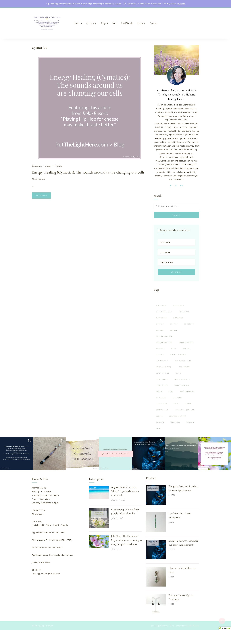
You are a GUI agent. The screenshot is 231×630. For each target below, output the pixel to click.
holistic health (183, 361)
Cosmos (159, 324)
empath (159, 330)
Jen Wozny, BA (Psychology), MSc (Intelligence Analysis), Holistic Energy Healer (176, 94)
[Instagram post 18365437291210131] (181, 453)
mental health (182, 379)
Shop (103, 23)
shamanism (161, 404)
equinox (160, 348)
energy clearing (164, 336)
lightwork (184, 367)
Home (77, 23)
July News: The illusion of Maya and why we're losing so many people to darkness (126, 540)
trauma (160, 422)
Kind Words (126, 23)
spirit (188, 404)
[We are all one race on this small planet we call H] (82, 453)
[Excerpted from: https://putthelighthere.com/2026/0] (214, 453)
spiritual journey (185, 410)
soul (176, 404)
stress (159, 416)
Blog (114, 23)
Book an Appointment (42, 625)
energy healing (164, 342)
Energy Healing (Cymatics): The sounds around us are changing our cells (88, 172)
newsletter (162, 385)
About (140, 23)
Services (90, 23)
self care (161, 397)
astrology (178, 305)
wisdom (190, 422)
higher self (162, 361)
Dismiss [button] (181, 3)
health (159, 355)
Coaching (178, 318)
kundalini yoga (164, 367)
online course (182, 385)
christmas (161, 318)
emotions (189, 324)
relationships (187, 391)
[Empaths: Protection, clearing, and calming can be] (49, 453)
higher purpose (178, 355)
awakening (184, 312)
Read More (41, 195)
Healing (58, 165)
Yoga (158, 428)
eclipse (174, 324)
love (178, 373)
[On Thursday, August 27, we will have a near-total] (16, 453)
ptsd (171, 391)
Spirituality (162, 410)
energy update (186, 342)
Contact (153, 23)
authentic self (164, 312)
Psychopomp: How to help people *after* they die (125, 511)
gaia (173, 348)
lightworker (163, 373)
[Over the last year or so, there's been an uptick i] (148, 453)
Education (37, 165)
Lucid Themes (192, 625)
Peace (159, 391)
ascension (161, 305)
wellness (175, 422)
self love (177, 397)
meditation (162, 379)
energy (48, 165)
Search (176, 215)
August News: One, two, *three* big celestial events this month (125, 491)
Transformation (177, 416)
